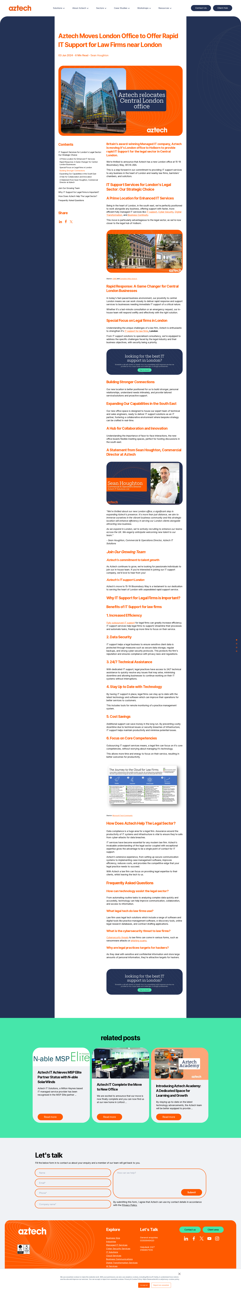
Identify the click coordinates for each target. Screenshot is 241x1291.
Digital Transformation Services (122, 1262)
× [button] (179, 1273)
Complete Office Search (128, 279)
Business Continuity (137, 215)
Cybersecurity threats (117, 937)
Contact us (190, 1229)
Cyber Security (165, 212)
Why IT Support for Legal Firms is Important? (78, 192)
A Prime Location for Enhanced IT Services (77, 159)
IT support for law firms (136, 331)
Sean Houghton (99, 55)
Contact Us (201, 8)
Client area (213, 1229)
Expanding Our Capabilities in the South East (78, 174)
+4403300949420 (147, 1240)
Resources (164, 8)
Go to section (236, 640)
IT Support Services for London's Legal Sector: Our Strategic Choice (79, 153)
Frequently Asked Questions (71, 200)
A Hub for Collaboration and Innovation (76, 177)
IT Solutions (112, 1252)
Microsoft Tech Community (122, 815)
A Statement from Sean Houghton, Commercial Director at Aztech (79, 181)
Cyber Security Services (118, 1248)
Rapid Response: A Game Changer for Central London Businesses (79, 163)
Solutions (57, 8)
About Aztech (79, 8)
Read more (50, 1116)
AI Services (111, 1266)
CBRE (114, 279)
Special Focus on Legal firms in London (76, 167)
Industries (111, 1241)
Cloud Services (113, 1255)
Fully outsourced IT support (120, 622)
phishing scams (139, 940)
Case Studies (120, 8)
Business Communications (119, 1259)
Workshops (142, 8)
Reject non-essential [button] (161, 1285)
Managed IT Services (116, 1245)
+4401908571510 (146, 1250)
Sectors (100, 8)
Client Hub (222, 8)
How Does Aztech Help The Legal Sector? (77, 196)
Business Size (113, 1238)
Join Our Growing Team (69, 188)
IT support (151, 212)
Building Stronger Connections (72, 171)
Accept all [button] (144, 1285)
